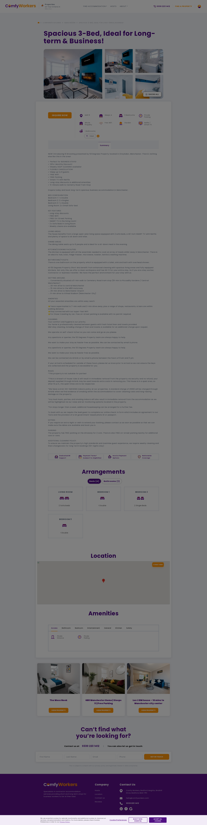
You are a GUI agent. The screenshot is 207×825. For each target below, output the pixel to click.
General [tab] (107, 628)
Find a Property (183, 6)
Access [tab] (54, 628)
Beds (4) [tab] (94, 481)
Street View (158, 565)
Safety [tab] (129, 628)
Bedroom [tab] (79, 628)
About (123, 6)
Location (98, 794)
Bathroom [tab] (66, 628)
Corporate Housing (52, 23)
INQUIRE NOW (60, 115)
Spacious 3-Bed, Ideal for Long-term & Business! (101, 23)
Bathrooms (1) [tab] (112, 481)
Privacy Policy (65, 822)
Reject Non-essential (138, 820)
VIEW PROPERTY (58, 710)
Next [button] (44, 15)
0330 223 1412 (90, 746)
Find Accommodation (94, 6)
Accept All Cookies (158, 820)
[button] (98, 136)
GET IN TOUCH (156, 757)
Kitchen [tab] (118, 628)
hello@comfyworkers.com (137, 798)
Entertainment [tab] (93, 628)
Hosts (113, 6)
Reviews (98, 802)
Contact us (100, 798)
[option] (56, 6)
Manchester (69, 23)
